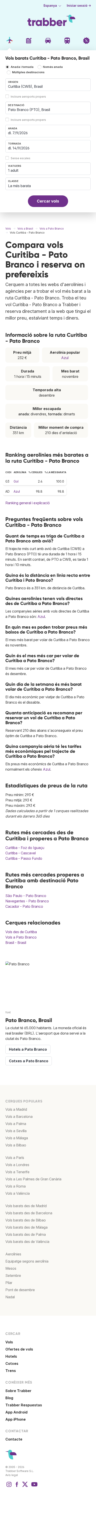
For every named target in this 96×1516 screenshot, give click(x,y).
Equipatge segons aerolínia (26, 1261)
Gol (16, 481)
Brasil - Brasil (15, 942)
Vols (9, 1342)
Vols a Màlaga (16, 1138)
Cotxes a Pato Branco (28, 1061)
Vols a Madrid (16, 1109)
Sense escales (20, 158)
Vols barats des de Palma (25, 1234)
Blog (9, 1398)
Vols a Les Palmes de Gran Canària (33, 1179)
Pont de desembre (20, 1290)
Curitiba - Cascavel (20, 853)
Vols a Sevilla (16, 1131)
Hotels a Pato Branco (28, 1049)
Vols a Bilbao (15, 1145)
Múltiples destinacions (28, 72)
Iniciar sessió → (79, 5)
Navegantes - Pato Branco (27, 901)
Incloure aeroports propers (28, 96)
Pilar (8, 1282)
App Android (16, 1412)
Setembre (13, 1275)
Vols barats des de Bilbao (25, 1220)
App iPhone (15, 1419)
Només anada (53, 67)
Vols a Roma (15, 1186)
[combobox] (48, 84)
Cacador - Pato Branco (24, 906)
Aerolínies (13, 1254)
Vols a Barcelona (19, 1116)
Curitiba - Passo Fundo (23, 858)
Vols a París (14, 1157)
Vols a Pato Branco (21, 937)
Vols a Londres (17, 1165)
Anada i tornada (22, 67)
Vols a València (17, 1193)
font (8, 1012)
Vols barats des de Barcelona (28, 1213)
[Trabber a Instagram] (9, 1486)
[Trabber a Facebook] (17, 1486)
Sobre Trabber (18, 1390)
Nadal (10, 1297)
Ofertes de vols (19, 1349)
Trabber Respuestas (23, 1405)
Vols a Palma (15, 1123)
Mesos (10, 1268)
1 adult (13, 170)
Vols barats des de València (27, 1241)
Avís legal (11, 1475)
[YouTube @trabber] (33, 1486)
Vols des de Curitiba (21, 932)
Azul (65, 357)
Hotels (11, 1356)
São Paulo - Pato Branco (25, 895)
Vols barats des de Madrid (26, 1206)
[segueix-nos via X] (25, 1486)
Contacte (13, 1439)
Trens (10, 1370)
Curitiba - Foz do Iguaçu (24, 847)
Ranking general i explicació (27, 503)
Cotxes (11, 1363)
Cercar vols (48, 201)
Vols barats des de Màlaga (26, 1227)
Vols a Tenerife (17, 1172)
